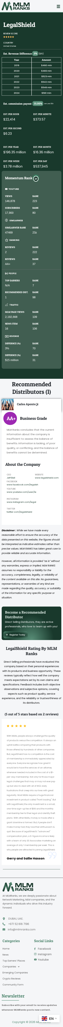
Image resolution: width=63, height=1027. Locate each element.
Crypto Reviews (11, 978)
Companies (9, 966)
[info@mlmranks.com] (4, 929)
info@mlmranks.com (21, 929)
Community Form (13, 984)
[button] (58, 6)
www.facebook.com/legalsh (22, 484)
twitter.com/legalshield (19, 512)
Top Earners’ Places (14, 960)
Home (6, 948)
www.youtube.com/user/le (21, 492)
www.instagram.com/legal (21, 502)
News (6, 954)
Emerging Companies (15, 972)
